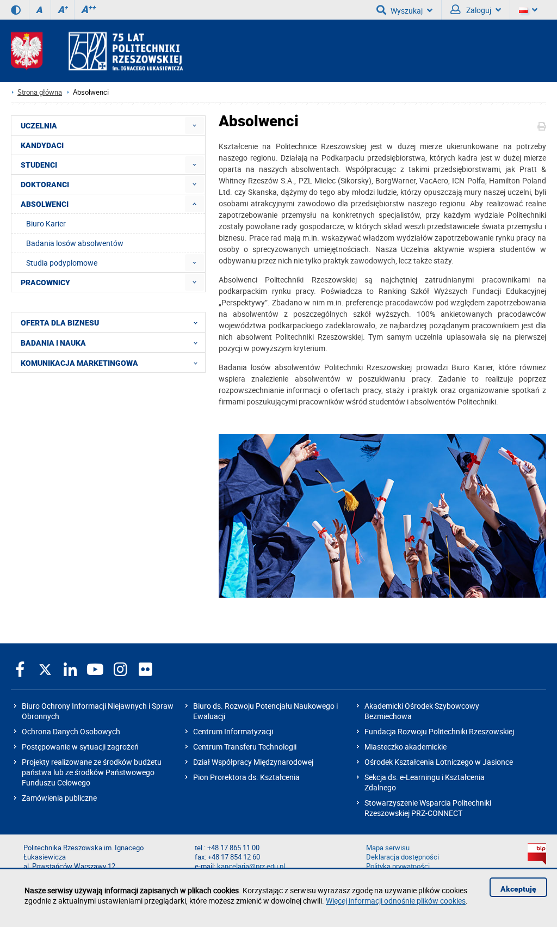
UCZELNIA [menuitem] (39, 125)
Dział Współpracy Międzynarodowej (253, 762)
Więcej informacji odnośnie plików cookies (396, 900)
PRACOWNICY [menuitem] (45, 282)
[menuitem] (194, 125)
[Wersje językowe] (528, 10)
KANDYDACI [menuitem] (42, 145)
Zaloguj (478, 10)
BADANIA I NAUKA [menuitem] (53, 343)
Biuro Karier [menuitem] (46, 223)
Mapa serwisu (388, 847)
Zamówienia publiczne (59, 798)
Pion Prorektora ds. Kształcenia (246, 777)
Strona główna (39, 92)
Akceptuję (518, 889)
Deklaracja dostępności (402, 857)
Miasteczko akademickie (405, 746)
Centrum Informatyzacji (233, 731)
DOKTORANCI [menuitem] (45, 184)
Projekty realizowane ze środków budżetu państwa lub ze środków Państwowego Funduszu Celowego (92, 772)
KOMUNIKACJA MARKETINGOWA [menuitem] (79, 363)
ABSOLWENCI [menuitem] (45, 204)
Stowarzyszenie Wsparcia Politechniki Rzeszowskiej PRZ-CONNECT (427, 807)
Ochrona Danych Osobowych (71, 731)
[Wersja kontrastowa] (16, 10)
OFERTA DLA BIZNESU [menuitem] (60, 322)
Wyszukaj (407, 10)
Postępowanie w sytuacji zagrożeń (80, 746)
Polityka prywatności (398, 866)
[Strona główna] (97, 51)
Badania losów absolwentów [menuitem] (74, 243)
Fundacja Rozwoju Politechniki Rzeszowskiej (439, 731)
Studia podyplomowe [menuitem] (61, 262)
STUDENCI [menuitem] (39, 165)
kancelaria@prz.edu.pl (251, 866)
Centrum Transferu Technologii (244, 746)
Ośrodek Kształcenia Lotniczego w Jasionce (438, 762)
